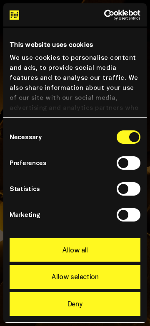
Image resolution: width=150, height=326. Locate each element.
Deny (75, 304)
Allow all (75, 250)
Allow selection (74, 276)
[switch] (128, 163)
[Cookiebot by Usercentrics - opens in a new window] (105, 15)
